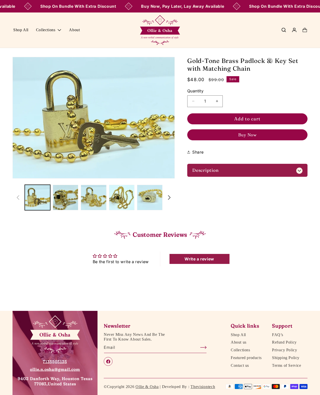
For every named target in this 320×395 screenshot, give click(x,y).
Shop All (238, 335)
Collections (240, 350)
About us (238, 343)
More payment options (247, 134)
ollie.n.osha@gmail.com (55, 369)
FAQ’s (277, 335)
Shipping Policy (286, 358)
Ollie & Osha (147, 387)
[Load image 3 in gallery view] (93, 197)
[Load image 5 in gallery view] (149, 197)
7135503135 (55, 361)
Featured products (246, 358)
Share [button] (198, 151)
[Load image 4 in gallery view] (121, 197)
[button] (49, 30)
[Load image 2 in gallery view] (65, 197)
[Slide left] (18, 197)
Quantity (195, 90)
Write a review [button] (199, 258)
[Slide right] (169, 197)
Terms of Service (286, 366)
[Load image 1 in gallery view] (37, 197)
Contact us (240, 366)
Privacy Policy (284, 350)
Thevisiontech (202, 387)
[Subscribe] (201, 347)
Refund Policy (284, 343)
